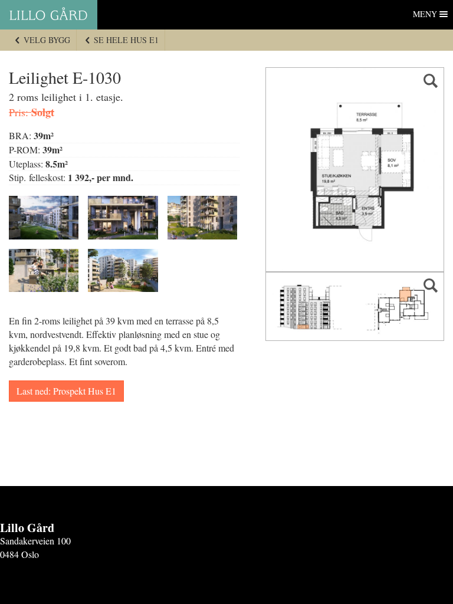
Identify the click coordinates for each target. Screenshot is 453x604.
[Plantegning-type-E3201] (354, 169)
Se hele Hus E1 (125, 39)
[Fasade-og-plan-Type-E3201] (354, 307)
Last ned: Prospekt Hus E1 (66, 391)
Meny (425, 13)
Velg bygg (45, 39)
